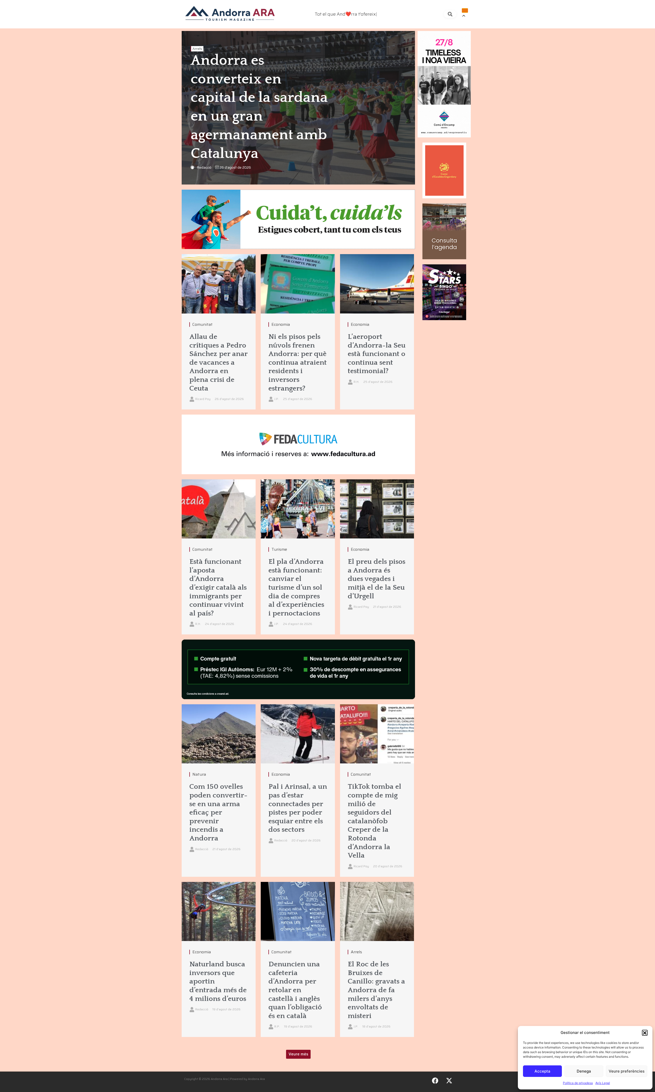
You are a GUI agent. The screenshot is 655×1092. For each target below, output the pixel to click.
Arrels (197, 48)
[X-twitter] (449, 1080)
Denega (584, 1071)
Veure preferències (627, 1071)
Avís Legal (602, 1083)
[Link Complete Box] (219, 331)
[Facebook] (435, 1080)
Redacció (204, 167)
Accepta (542, 1071)
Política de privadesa (578, 1083)
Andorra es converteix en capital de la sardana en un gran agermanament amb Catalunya (259, 107)
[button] (644, 1032)
